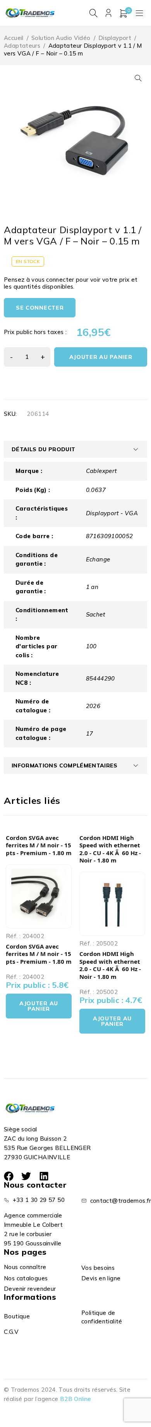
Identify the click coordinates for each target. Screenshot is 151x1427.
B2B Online (75, 1399)
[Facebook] (9, 1176)
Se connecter (39, 307)
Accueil (14, 38)
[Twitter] (26, 1176)
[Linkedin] (44, 1176)
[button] (138, 78)
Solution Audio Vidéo (61, 38)
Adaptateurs (22, 45)
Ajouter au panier (100, 356)
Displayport (114, 38)
